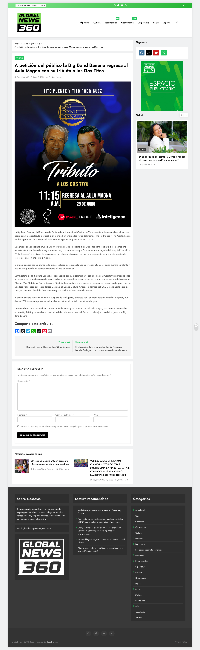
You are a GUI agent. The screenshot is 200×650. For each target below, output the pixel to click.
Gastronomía (128, 21)
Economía (139, 555)
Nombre (22, 414)
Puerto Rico (140, 600)
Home (86, 22)
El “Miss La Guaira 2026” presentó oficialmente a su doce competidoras (50, 462)
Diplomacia (140, 544)
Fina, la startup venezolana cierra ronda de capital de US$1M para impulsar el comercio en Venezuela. (100, 521)
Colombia (139, 521)
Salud (156, 22)
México (138, 583)
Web (95, 414)
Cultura (97, 22)
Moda (137, 589)
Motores (138, 594)
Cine (137, 515)
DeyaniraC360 (23, 77)
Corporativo (143, 22)
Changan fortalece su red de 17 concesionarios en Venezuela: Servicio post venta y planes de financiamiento (99, 530)
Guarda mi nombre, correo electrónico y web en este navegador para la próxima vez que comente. (64, 426)
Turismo (138, 617)
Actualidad (140, 510)
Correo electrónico (65, 414)
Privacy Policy (181, 641)
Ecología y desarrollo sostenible (148, 549)
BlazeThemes (52, 642)
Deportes (167, 22)
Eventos (19, 58)
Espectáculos (112, 21)
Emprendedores (142, 561)
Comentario (23, 381)
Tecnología (140, 611)
